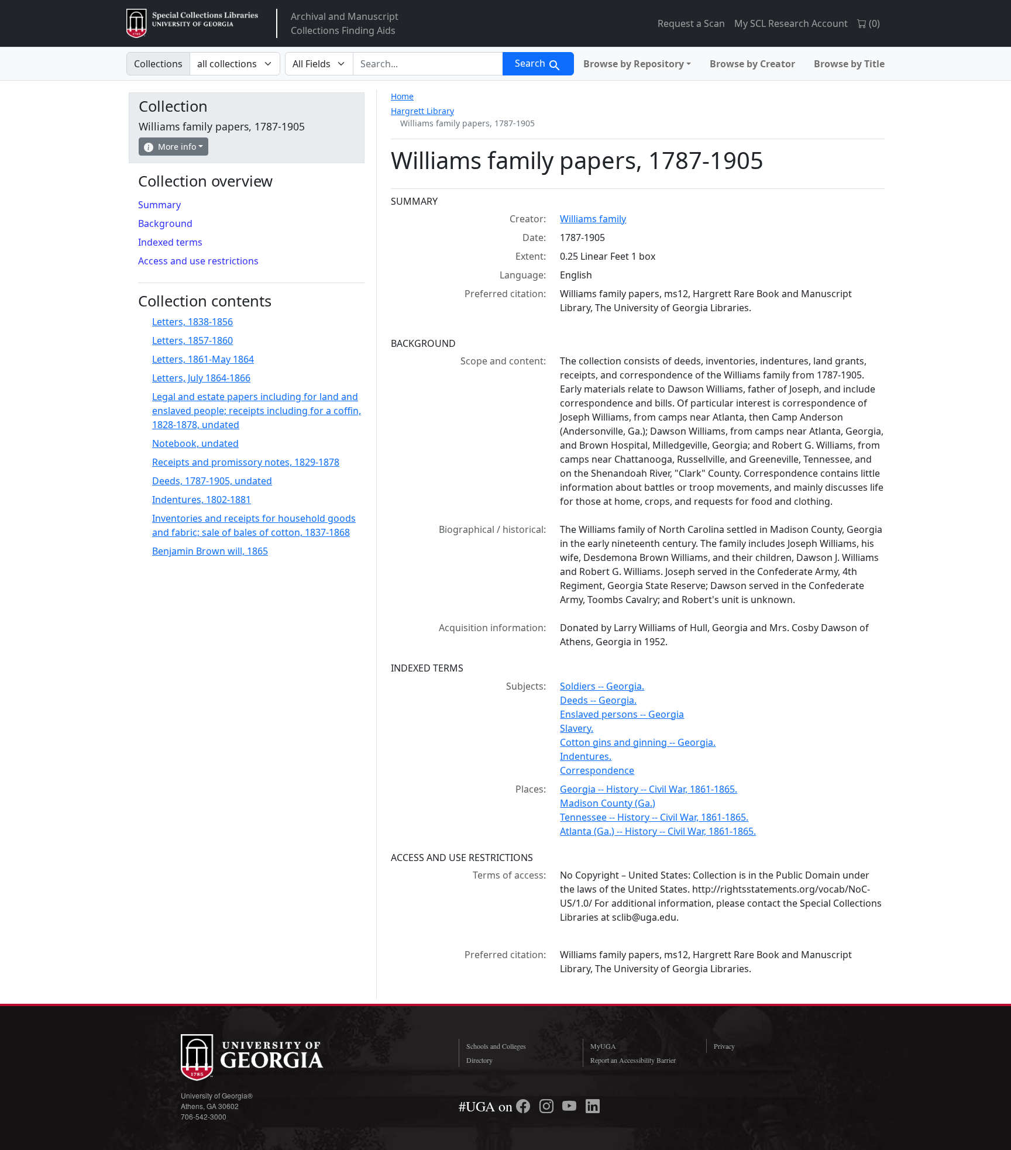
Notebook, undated (195, 443)
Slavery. (576, 728)
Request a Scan (691, 23)
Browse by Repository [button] (633, 63)
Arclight (192, 23)
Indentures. (585, 756)
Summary (159, 204)
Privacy (724, 1046)
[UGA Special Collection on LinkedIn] (593, 1106)
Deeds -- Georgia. (598, 700)
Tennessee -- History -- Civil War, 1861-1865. (654, 817)
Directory (479, 1060)
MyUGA (603, 1046)
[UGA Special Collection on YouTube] (571, 1106)
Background (165, 223)
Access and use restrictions (198, 260)
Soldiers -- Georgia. (602, 686)
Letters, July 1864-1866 (201, 377)
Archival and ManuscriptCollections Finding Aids (344, 23)
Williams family (593, 218)
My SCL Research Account (791, 23)
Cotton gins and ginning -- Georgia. (638, 742)
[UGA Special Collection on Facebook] (525, 1106)
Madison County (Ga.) (607, 803)
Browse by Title (849, 63)
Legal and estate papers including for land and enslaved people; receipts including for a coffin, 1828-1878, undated (256, 410)
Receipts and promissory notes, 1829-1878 (245, 462)
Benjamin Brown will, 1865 (210, 551)
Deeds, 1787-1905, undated (212, 480)
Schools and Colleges (496, 1046)
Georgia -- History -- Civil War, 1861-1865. (648, 789)
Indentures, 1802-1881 (201, 499)
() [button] (873, 23)
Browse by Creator (752, 63)
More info (177, 146)
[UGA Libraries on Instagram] (548, 1106)
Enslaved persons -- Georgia (622, 714)
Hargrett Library (422, 110)
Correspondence (597, 770)
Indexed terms (170, 242)
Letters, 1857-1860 (192, 340)
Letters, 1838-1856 (192, 321)
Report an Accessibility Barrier (633, 1060)
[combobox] (428, 64)
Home (402, 96)
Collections (158, 63)
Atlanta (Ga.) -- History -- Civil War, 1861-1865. (658, 831)
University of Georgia (268, 1057)
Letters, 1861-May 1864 (203, 359)
